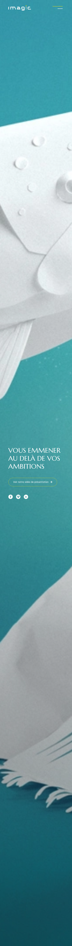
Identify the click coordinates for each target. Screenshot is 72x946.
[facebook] (10, 497)
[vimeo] (18, 497)
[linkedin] (26, 497)
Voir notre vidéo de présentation (31, 482)
